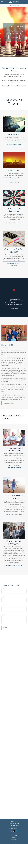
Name (2, 588)
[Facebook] (11, 831)
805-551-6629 (15, 823)
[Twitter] (14, 831)
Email (2, 597)
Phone (2, 606)
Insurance (14, 843)
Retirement (14, 837)
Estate (14, 841)
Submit (5, 628)
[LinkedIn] (16, 831)
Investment (14, 839)
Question (3, 615)
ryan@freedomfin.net (14, 828)
